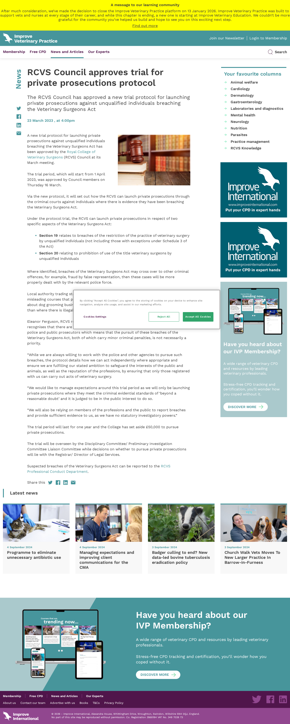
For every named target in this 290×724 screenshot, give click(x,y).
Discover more (242, 407)
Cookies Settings (95, 316)
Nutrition (239, 128)
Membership (14, 52)
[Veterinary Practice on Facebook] (270, 699)
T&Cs (96, 703)
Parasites (239, 135)
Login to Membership (268, 38)
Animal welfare (244, 82)
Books (84, 703)
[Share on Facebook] (12, 116)
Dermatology (242, 95)
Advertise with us (62, 703)
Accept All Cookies (198, 316)
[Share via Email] (12, 133)
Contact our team (32, 703)
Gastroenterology (246, 102)
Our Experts (99, 52)
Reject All (163, 316)
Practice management (250, 141)
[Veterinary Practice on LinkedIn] (283, 699)
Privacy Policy (113, 703)
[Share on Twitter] (12, 108)
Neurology (240, 121)
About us (9, 703)
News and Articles (67, 52)
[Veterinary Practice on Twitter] (256, 699)
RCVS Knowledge (246, 148)
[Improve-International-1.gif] (253, 190)
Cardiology (240, 89)
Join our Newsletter (226, 38)
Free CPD (38, 52)
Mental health (243, 115)
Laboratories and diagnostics (257, 108)
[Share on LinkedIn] (12, 125)
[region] (146, 309)
